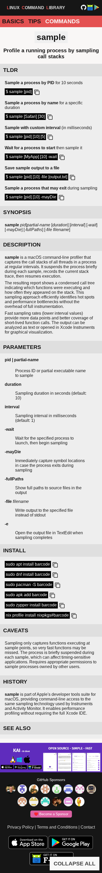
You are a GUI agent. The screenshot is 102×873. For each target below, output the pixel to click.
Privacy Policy (20, 827)
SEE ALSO (17, 728)
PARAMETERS (22, 347)
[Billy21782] (68, 802)
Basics (13, 21)
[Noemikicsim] (56, 802)
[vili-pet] (91, 789)
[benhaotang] (68, 789)
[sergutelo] (79, 802)
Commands (62, 21)
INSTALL (14, 550)
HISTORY (15, 682)
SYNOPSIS (17, 212)
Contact (88, 827)
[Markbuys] (45, 802)
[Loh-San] (33, 802)
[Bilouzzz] (45, 789)
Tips (34, 21)
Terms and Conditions (57, 827)
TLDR (10, 70)
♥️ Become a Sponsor (51, 814)
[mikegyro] (10, 789)
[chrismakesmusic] (22, 802)
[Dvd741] (56, 789)
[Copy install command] (54, 565)
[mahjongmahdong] (79, 789)
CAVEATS (15, 630)
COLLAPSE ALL (74, 863)
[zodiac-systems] (22, 789)
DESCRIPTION (22, 245)
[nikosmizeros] (33, 789)
